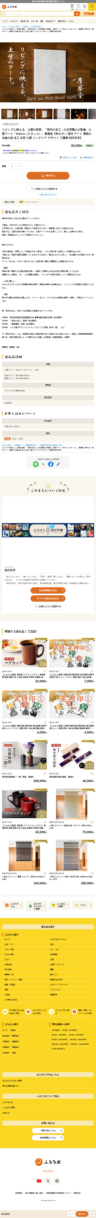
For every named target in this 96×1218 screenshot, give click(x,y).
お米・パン (9, 944)
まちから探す (7, 445)
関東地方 (15, 1036)
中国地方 (6, 1047)
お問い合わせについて (48, 194)
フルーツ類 (9, 949)
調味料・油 (9, 974)
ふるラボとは (7, 1102)
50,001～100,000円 (59, 1039)
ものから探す (15, 26)
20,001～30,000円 (59, 1035)
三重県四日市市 (30, 445)
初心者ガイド (51, 21)
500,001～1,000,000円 (80, 1044)
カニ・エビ (54, 949)
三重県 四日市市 (10, 124)
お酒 (52, 959)
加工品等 (8, 969)
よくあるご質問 (8, 1107)
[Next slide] (93, 21)
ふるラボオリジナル (58, 939)
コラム (71, 21)
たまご (7, 959)
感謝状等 (53, 995)
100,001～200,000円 (78, 1039)
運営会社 (77, 1193)
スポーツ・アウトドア (59, 985)
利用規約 (18, 1193)
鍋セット (53, 974)
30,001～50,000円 (76, 1035)
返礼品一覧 (24, 21)
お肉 (52, 944)
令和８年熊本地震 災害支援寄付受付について (48, 1)
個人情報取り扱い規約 (34, 1193)
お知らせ (6, 1113)
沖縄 (14, 1053)
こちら (36, 153)
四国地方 (15, 1047)
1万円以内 (56, 1030)
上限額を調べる (88, 157)
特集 (41, 21)
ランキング (14, 21)
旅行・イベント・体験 (13, 979)
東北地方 (6, 1036)
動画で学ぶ (62, 21)
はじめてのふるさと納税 (12, 1081)
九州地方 (6, 1053)
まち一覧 (34, 21)
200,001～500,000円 (60, 1044)
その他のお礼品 (11, 1000)
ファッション (55, 990)
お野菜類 (53, 954)
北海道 (13, 1030)
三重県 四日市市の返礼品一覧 (50, 445)
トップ (4, 21)
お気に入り (78, 9)
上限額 (72, 9)
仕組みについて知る (69, 157)
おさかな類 (9, 954)
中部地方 (6, 1041)
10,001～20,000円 (69, 1030)
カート (84, 9)
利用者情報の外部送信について (58, 1193)
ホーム (4, 26)
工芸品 (25, 26)
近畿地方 (18, 445)
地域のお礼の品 (56, 979)
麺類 (52, 969)
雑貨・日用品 (10, 985)
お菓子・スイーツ (57, 964)
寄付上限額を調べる (10, 1086)
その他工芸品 (35, 26)
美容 (6, 990)
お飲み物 (8, 964)
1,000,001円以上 (58, 1049)
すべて (7, 939)
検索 (77, 14)
